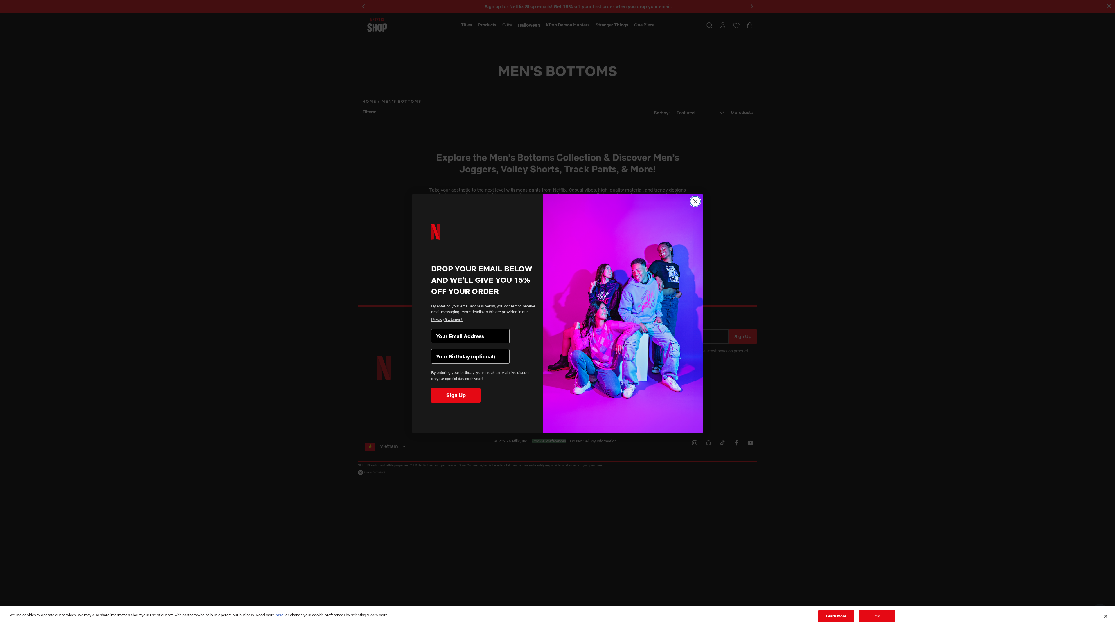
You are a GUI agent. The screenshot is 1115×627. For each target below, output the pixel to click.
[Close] (1105, 616)
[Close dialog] (695, 201)
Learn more (836, 616)
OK (877, 616)
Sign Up (456, 395)
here (279, 614)
